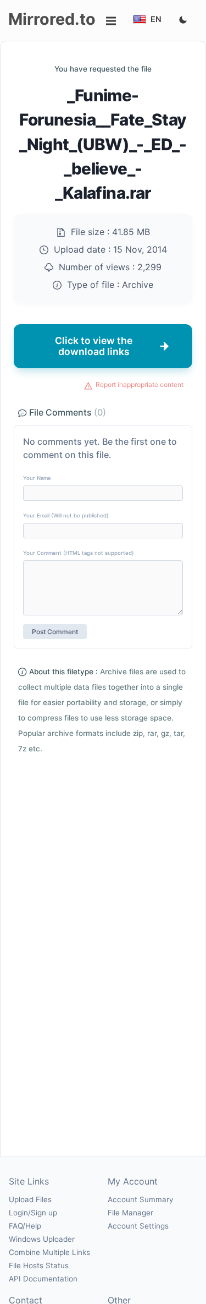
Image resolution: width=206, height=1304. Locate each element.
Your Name (37, 478)
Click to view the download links (93, 346)
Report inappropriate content (139, 384)
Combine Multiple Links (49, 1252)
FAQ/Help (25, 1225)
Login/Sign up (33, 1212)
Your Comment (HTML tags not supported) (78, 553)
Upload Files (30, 1199)
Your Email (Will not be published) (66, 515)
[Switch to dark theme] (183, 20)
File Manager (130, 1212)
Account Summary (140, 1199)
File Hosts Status (39, 1265)
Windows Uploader (42, 1239)
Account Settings (138, 1225)
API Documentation (43, 1278)
